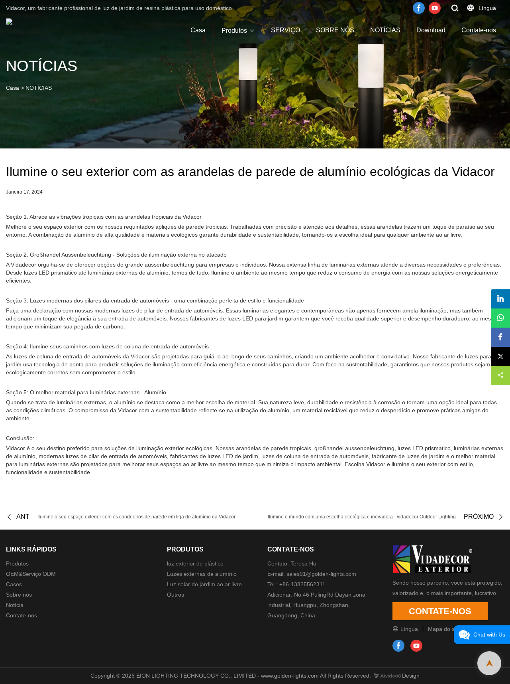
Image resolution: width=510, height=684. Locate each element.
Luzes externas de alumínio (202, 574)
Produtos (234, 30)
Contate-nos (478, 30)
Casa (198, 30)
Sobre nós (19, 594)
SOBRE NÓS (335, 30)
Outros (175, 594)
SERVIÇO (285, 30)
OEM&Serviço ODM (31, 574)
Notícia (15, 605)
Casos (14, 584)
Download (430, 30)
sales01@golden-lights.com (321, 574)
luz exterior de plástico (195, 563)
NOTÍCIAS (385, 30)
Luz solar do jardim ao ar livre (204, 584)
